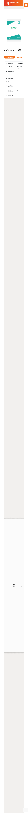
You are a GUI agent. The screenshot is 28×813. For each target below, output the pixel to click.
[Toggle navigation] (6, 7)
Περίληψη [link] (19, 57)
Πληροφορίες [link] (9, 57)
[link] (26, 5)
